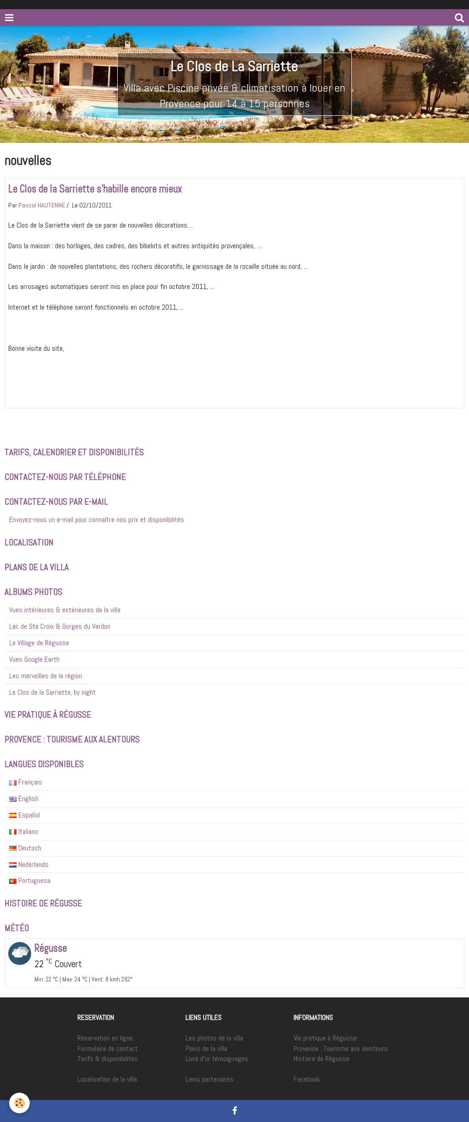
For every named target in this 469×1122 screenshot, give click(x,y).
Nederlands (32, 864)
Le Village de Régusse (39, 643)
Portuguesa (33, 880)
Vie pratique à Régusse (325, 1038)
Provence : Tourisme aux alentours (341, 1048)
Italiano (27, 831)
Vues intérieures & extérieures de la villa (64, 610)
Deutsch (28, 848)
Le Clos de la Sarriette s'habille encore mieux (95, 189)
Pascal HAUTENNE (41, 205)
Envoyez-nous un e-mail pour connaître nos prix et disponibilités (96, 519)
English (27, 798)
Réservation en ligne (105, 1038)
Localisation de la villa (107, 1079)
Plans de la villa (206, 1048)
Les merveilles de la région (45, 676)
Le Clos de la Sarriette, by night (52, 692)
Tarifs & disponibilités (107, 1058)
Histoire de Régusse (321, 1058)
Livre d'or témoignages (216, 1058)
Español (28, 815)
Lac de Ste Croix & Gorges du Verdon (59, 626)
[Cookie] (19, 1103)
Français (29, 782)
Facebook (307, 1079)
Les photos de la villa (214, 1038)
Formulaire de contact (107, 1048)
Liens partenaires (209, 1079)
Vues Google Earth (34, 659)
